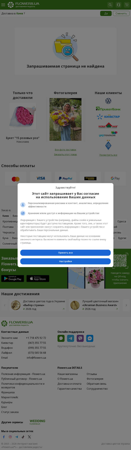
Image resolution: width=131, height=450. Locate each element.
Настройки (65, 261)
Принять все (65, 252)
